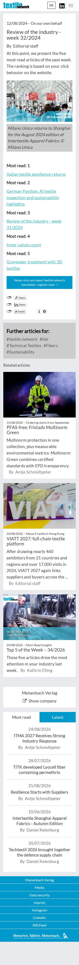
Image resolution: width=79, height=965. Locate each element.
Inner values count (24, 244)
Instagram (39, 910)
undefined (9, 304)
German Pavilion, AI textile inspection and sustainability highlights (33, 198)
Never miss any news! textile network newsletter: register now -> (39, 282)
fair (45, 339)
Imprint (39, 902)
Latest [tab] (57, 717)
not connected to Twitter (9, 311)
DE (51, 5)
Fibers (51, 345)
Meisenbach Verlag (39, 880)
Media (39, 887)
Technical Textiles (24, 345)
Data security (39, 895)
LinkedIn (39, 917)
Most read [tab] (21, 717)
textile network (23, 339)
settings (44, 311)
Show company (43, 700)
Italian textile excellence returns (36, 174)
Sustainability (21, 351)
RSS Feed (39, 925)
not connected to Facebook (9, 297)
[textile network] (16, 5)
